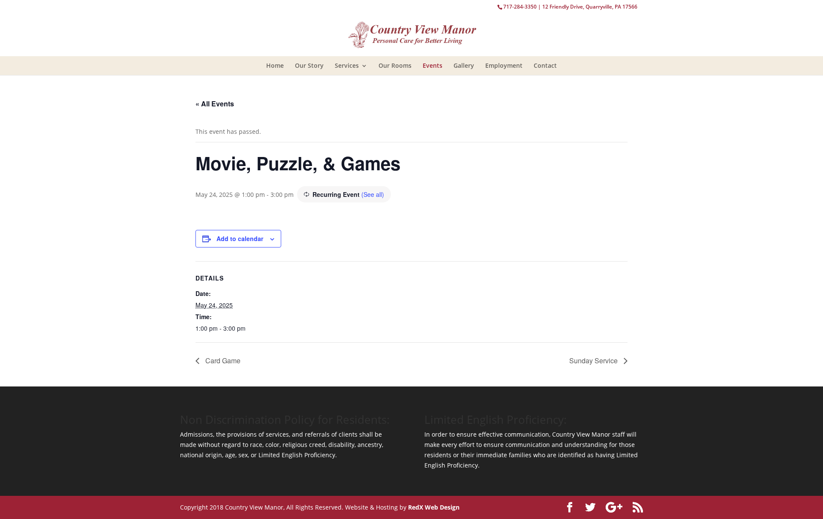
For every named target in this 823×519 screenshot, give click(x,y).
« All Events (214, 104)
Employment (504, 65)
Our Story (309, 65)
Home (275, 65)
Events (432, 65)
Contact (545, 65)
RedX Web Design (434, 507)
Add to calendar (239, 238)
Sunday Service (594, 360)
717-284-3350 (520, 6)
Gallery (464, 65)
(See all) (372, 194)
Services (347, 65)
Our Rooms (395, 65)
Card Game (222, 360)
